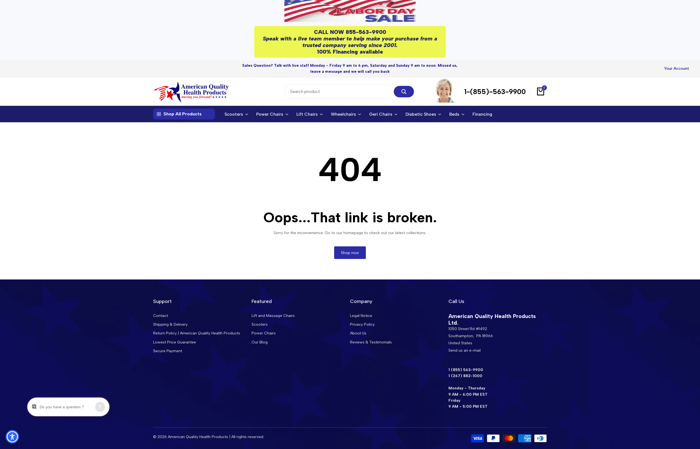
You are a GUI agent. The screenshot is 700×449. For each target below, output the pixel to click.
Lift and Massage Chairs (273, 315)
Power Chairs (264, 333)
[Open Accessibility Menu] (12, 437)
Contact (160, 315)
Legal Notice (361, 315)
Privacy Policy (362, 324)
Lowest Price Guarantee (174, 342)
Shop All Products (183, 113)
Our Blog (260, 342)
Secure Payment (167, 351)
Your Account (676, 68)
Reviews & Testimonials (371, 342)
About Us (358, 333)
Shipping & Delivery (170, 324)
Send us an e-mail (464, 350)
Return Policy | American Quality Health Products (196, 333)
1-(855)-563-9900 (495, 92)
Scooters (260, 324)
